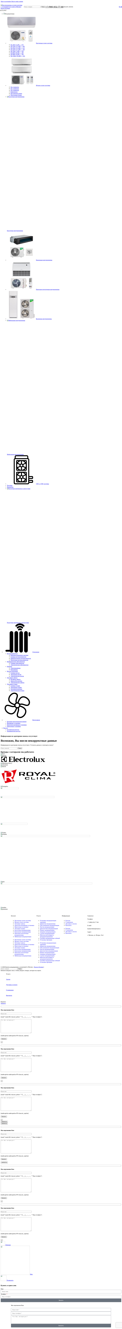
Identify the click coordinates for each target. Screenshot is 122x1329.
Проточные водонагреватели (19, 660)
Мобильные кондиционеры (23, 936)
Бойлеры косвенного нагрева (19, 655)
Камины (9, 666)
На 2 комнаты (15, 87)
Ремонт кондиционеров (47, 930)
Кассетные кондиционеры (23, 930)
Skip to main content (17, 1)
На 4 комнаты (15, 90)
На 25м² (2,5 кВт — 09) (18, 46)
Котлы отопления (12, 671)
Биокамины (14, 669)
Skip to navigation (6, 1)
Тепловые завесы (12, 677)
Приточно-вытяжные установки (17, 725)
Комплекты (14, 92)
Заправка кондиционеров (47, 932)
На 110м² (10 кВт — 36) (18, 56)
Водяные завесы (15, 679)
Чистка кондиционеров (47, 927)
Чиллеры (9, 485)
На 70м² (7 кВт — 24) (17, 51)
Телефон (3, 1294)
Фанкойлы (10, 487)
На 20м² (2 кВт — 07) (17, 45)
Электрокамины (15, 668)
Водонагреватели (12, 653)
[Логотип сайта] (12, 8)
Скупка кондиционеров (47, 933)
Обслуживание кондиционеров (49, 925)
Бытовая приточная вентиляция (16, 721)
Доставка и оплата (71, 924)
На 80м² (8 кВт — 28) (17, 53)
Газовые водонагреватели (18, 657)
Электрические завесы (17, 682)
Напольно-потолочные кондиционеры (47, 289)
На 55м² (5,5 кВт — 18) (18, 49)
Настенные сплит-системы (44, 43)
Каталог (67, 920)
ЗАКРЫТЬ (4, 1121)
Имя (2, 1289)
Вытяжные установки (13, 723)
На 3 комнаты (15, 88)
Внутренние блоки (16, 93)
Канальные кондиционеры (44, 260)
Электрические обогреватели (19, 665)
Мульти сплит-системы (43, 85)
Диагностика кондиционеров (49, 928)
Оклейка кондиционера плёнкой (50, 938)
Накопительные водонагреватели (21, 658)
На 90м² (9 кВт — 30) (17, 54)
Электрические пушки (17, 690)
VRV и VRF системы (42, 484)
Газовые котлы (15, 673)
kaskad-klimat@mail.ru (93, 928)
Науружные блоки (16, 95)
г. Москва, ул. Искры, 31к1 (95, 935)
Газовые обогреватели (17, 663)
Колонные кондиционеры (44, 319)
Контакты (68, 925)
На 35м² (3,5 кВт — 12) (18, 48)
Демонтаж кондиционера (47, 924)
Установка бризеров (46, 940)
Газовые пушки (15, 686)
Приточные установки (14, 726)
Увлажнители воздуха (13, 731)
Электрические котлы (17, 676)
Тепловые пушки (12, 684)
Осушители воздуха (13, 729)
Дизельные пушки (16, 687)
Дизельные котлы (16, 674)
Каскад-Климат (38, 967)
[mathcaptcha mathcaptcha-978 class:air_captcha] (14, 1035)
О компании (69, 922)
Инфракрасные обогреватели (16, 661)
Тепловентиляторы (16, 689)
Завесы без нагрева (16, 681)
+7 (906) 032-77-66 (54, 7)
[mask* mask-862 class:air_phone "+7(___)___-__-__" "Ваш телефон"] (21, 1017)
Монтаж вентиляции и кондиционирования (47, 935)
